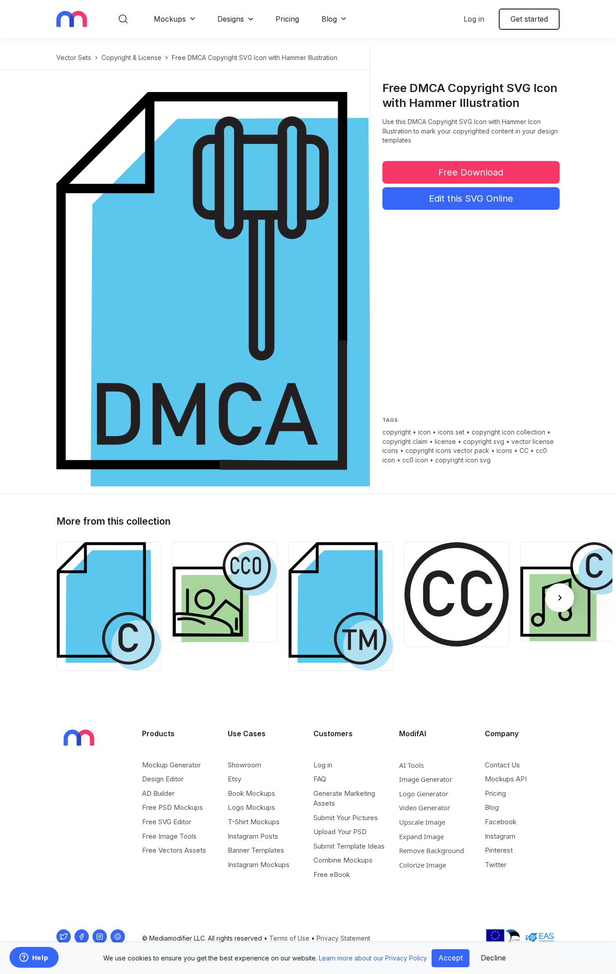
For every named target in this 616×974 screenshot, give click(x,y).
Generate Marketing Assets (344, 798)
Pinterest (499, 850)
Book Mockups (251, 793)
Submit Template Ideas (349, 846)
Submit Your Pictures (345, 817)
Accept (450, 957)
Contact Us (502, 765)
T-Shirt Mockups (254, 821)
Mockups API (506, 779)
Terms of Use (289, 938)
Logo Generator (423, 793)
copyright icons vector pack (447, 450)
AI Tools (411, 765)
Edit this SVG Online (471, 198)
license (445, 441)
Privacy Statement (343, 938)
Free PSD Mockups (172, 807)
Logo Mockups (251, 807)
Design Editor (163, 779)
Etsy (234, 779)
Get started (529, 18)
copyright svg (483, 441)
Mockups (170, 18)
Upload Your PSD (340, 831)
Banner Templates (256, 850)
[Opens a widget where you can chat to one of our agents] (34, 958)
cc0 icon (415, 460)
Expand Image (421, 836)
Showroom (244, 765)
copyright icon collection (508, 432)
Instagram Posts (253, 836)
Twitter (495, 864)
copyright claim (405, 441)
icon (424, 432)
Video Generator (424, 807)
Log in (474, 18)
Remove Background (431, 850)
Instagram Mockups (259, 864)
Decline (493, 957)
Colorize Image (422, 864)
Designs (230, 18)
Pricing (287, 18)
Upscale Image (422, 821)
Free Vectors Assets (174, 850)
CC (524, 450)
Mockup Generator (171, 765)
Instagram (500, 836)
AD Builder (158, 793)
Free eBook (331, 874)
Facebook (500, 821)
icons (504, 450)
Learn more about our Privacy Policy (373, 958)
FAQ (319, 779)
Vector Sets (73, 57)
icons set (451, 432)
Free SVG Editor (166, 821)
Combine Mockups (342, 860)
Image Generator (425, 779)
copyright (396, 432)
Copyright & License (131, 57)
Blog (329, 18)
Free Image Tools (169, 836)
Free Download (470, 172)
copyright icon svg (463, 460)
